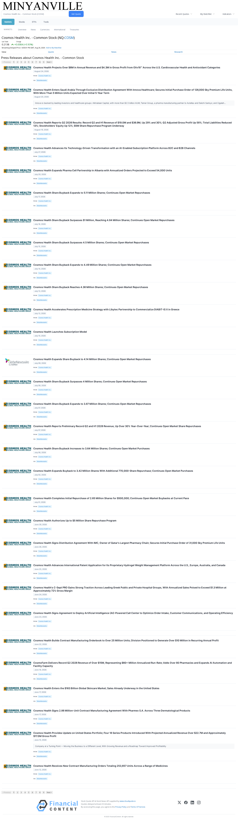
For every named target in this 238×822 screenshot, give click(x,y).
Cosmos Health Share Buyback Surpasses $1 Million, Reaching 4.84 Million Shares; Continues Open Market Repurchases (104, 220)
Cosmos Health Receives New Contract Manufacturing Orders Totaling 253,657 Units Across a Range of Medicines (100, 765)
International (59, 29)
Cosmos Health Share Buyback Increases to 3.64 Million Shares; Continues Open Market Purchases (91, 448)
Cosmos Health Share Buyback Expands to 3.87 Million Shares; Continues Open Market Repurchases (92, 403)
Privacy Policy (121, 807)
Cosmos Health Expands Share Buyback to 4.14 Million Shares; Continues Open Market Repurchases (92, 359)
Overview (22, 29)
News (33, 29)
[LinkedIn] (192, 806)
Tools (46, 22)
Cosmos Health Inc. (45, 75)
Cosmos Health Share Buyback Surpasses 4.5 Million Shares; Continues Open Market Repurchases (91, 242)
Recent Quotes (182, 14)
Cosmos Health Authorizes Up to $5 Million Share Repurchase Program (74, 520)
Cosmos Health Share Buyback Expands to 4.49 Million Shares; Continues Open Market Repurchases (92, 264)
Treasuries (74, 29)
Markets (8, 22)
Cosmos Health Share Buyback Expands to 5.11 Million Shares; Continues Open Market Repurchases (91, 192)
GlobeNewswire (42, 80)
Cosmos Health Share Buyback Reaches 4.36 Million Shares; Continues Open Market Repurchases (90, 287)
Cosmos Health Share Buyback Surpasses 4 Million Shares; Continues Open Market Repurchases (90, 381)
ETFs (34, 22)
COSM (69, 37)
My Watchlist (206, 14)
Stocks (22, 22)
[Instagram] (199, 806)
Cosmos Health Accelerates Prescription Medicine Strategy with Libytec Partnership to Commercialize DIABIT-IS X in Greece (106, 309)
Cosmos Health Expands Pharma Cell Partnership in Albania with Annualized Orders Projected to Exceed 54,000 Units (102, 170)
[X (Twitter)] (179, 806)
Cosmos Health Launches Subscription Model (60, 331)
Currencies (45, 29)
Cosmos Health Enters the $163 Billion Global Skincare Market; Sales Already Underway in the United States (96, 688)
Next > (49, 62)
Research (178, 52)
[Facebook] (186, 806)
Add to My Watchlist (53, 48)
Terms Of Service (138, 807)
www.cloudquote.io (128, 801)
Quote (51, 52)
